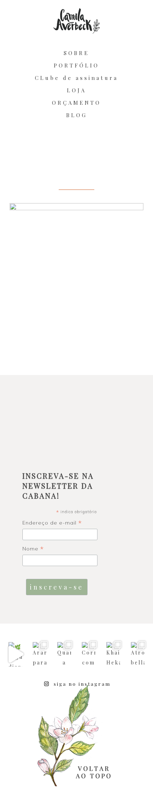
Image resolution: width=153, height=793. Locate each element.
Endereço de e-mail (52, 523)
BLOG (76, 115)
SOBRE (76, 52)
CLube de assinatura (76, 77)
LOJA (76, 90)
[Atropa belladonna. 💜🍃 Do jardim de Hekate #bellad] (138, 654)
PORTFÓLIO (76, 65)
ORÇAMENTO (76, 102)
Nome (33, 549)
